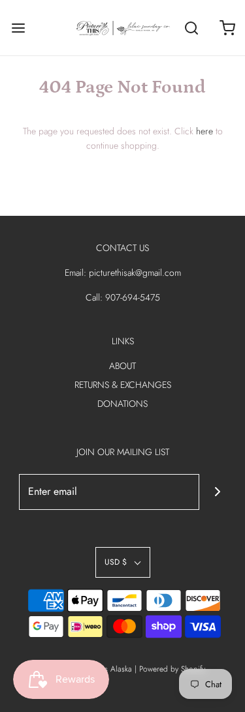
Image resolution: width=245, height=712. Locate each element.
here (204, 131)
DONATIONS (122, 403)
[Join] (217, 492)
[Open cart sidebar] (227, 28)
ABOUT (122, 365)
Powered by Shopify (172, 669)
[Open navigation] (18, 28)
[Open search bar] (191, 28)
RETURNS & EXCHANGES (122, 384)
